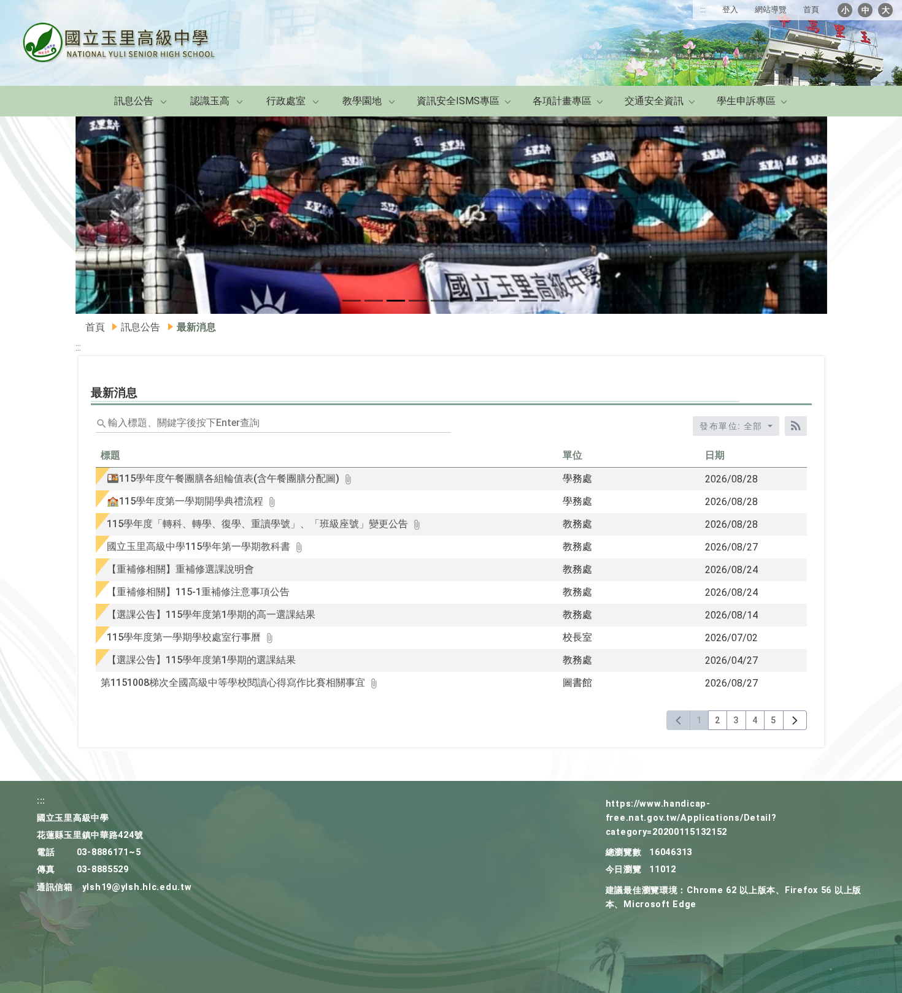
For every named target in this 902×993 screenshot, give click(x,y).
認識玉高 (209, 101)
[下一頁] (795, 720)
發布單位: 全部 (732, 426)
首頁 (811, 9)
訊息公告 (133, 101)
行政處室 (286, 101)
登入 (730, 9)
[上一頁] (678, 720)
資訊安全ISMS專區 (458, 101)
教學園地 (362, 101)
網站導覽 (771, 9)
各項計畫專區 (562, 101)
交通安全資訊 (654, 101)
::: (703, 9)
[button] (351, 301)
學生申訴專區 (746, 101)
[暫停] (451, 215)
